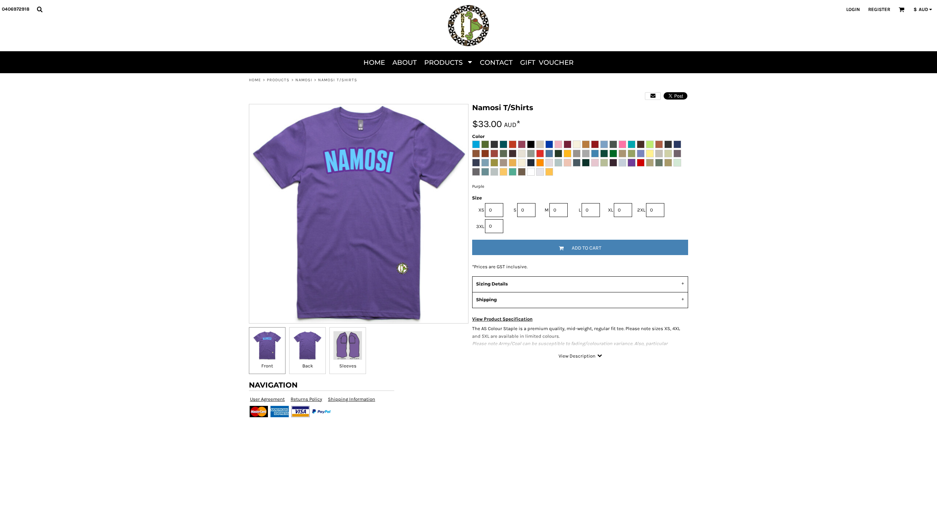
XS (481, 210)
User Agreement (267, 399)
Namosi (304, 80)
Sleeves (347, 366)
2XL (641, 210)
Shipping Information (351, 399)
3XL (480, 226)
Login (853, 9)
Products (278, 80)
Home (255, 80)
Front (267, 366)
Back (307, 366)
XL (610, 210)
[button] (39, 9)
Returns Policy (306, 399)
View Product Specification (502, 319)
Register (879, 9)
